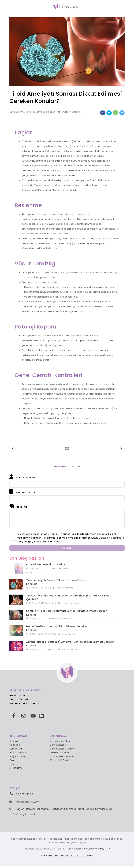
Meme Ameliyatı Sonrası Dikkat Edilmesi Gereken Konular (57, 628)
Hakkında (14, 745)
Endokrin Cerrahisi (71, 112)
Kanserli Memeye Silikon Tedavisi (46, 564)
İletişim (13, 764)
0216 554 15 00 (24, 794)
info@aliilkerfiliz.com (28, 801)
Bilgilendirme (85, 534)
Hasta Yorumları (18, 752)
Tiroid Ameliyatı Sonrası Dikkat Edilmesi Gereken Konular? (56, 582)
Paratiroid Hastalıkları (62, 756)
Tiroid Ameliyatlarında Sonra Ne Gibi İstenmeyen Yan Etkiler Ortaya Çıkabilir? (68, 597)
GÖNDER (67, 547)
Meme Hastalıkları (60, 741)
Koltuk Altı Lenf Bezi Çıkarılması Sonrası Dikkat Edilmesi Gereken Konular (66, 612)
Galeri (12, 760)
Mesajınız (21, 506)
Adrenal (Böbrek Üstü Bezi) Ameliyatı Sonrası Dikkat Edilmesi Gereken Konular (70, 643)
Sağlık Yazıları (17, 756)
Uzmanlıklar (16, 748)
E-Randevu (15, 767)
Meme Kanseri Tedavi (62, 748)
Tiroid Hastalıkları (59, 752)
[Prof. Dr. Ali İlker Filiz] (67, 6)
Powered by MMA (100, 848)
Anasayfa (14, 741)
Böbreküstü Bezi (59, 760)
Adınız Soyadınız (25, 477)
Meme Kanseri (58, 745)
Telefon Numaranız (26, 492)
